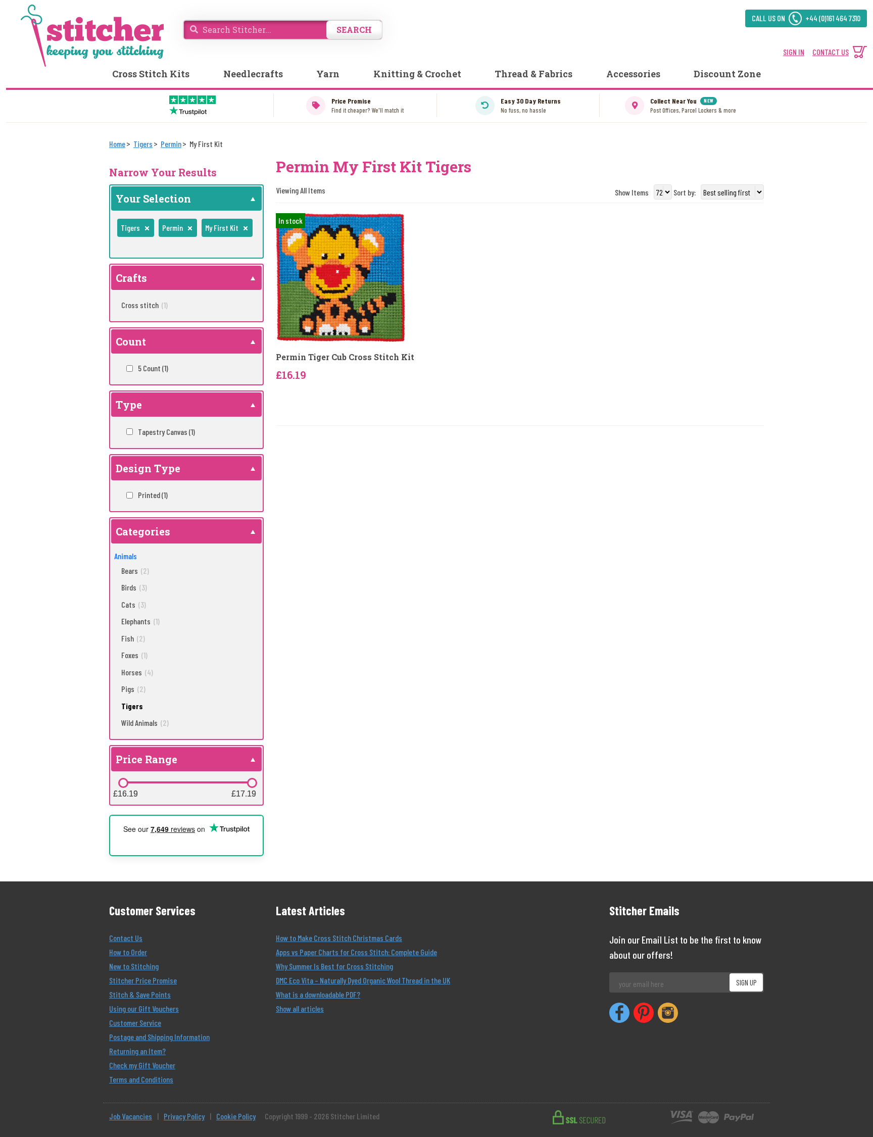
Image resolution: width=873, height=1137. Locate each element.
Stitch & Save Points (140, 994)
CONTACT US (830, 52)
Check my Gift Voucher (142, 1065)
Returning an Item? (137, 1051)
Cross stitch (144, 305)
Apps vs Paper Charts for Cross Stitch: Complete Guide (356, 952)
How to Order (128, 952)
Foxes (134, 655)
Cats (133, 604)
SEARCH (354, 29)
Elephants (140, 621)
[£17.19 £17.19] (252, 783)
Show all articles (300, 1008)
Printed (153, 495)
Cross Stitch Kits (150, 74)
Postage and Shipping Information (159, 1037)
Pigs (133, 689)
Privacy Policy (184, 1116)
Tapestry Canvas (166, 431)
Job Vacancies (130, 1116)
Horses (137, 672)
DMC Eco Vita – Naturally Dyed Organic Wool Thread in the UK (363, 980)
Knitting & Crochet (417, 74)
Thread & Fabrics (533, 74)
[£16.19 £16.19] (123, 783)
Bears (135, 570)
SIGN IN (793, 52)
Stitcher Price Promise (143, 980)
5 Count (153, 368)
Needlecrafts (253, 74)
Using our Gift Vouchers (144, 1008)
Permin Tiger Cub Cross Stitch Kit (345, 357)
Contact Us (125, 938)
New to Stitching (134, 966)
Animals (125, 556)
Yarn (328, 74)
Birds (134, 587)
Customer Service (135, 1022)
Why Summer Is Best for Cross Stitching (334, 966)
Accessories (633, 74)
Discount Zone (727, 74)
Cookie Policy (236, 1116)
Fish (133, 638)
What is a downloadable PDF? (318, 994)
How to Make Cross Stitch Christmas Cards (339, 938)
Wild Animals (145, 722)
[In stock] (340, 276)
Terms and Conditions (141, 1079)
